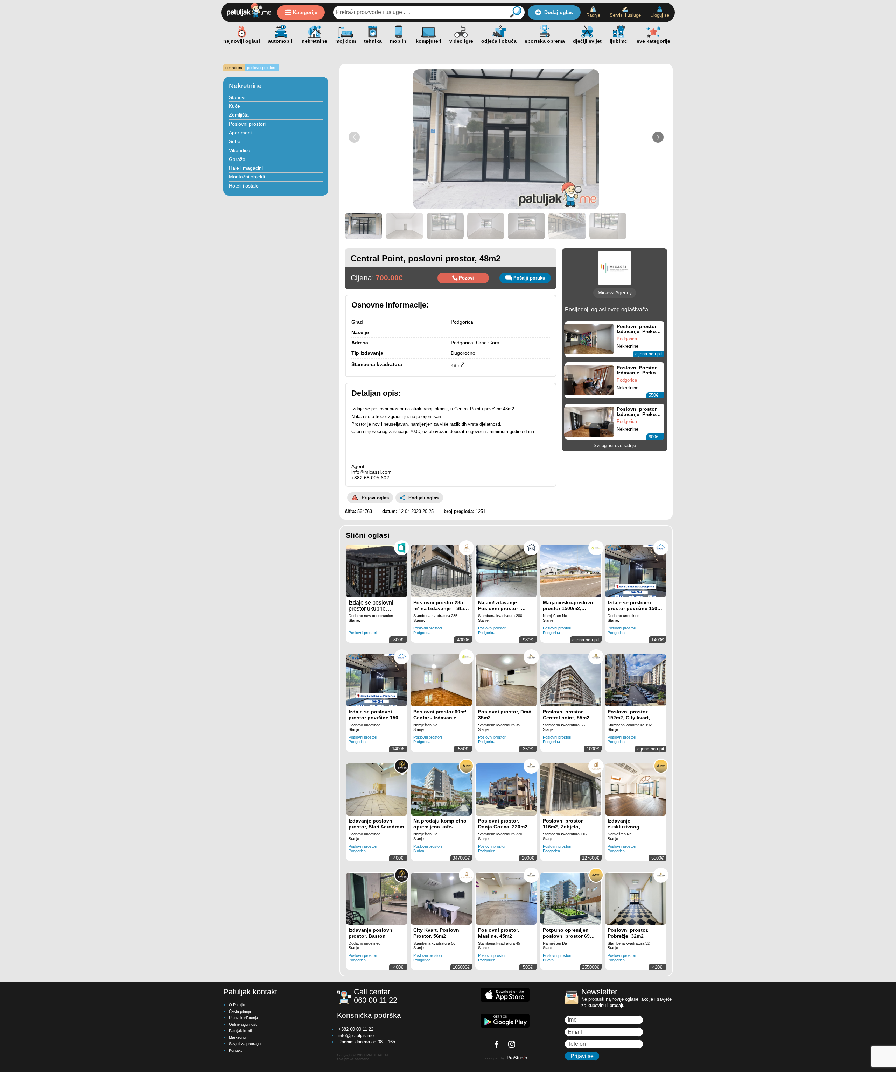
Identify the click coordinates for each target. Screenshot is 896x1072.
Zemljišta (239, 115)
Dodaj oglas (558, 12)
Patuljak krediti (241, 1031)
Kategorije (305, 12)
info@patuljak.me (356, 1035)
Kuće (234, 106)
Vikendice (239, 150)
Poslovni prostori (247, 124)
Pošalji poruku (529, 278)
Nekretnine (245, 86)
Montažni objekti (247, 176)
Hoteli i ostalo (244, 186)
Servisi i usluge (625, 15)
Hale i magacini (246, 168)
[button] (658, 137)
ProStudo (517, 1057)
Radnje (593, 15)
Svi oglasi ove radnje (615, 445)
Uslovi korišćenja (243, 1018)
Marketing (237, 1037)
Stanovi (237, 97)
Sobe (234, 141)
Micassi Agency (615, 292)
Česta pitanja (240, 1011)
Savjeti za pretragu (245, 1044)
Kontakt (235, 1050)
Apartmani (240, 132)
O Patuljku (237, 1005)
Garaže (237, 159)
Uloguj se (659, 15)
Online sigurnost (243, 1024)
